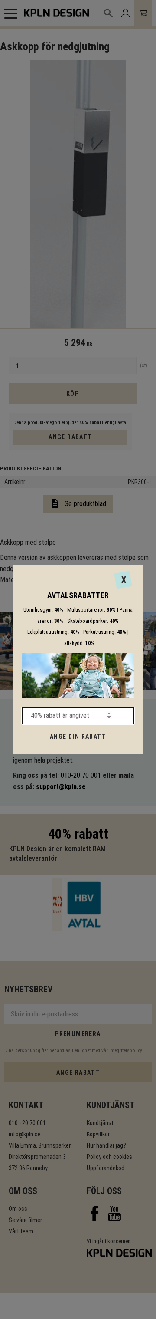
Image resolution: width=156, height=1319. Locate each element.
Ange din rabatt (78, 736)
